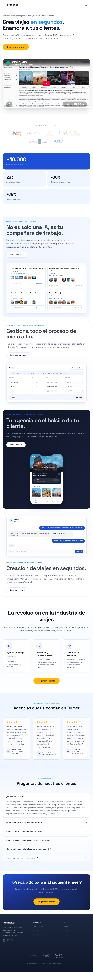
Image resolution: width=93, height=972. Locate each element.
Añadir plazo (78, 368)
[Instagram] (8, 940)
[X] (12, 940)
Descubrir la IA (16, 590)
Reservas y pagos (18, 355)
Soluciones (37, 935)
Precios (36, 931)
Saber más (14, 444)
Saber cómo (15, 255)
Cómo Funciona (39, 927)
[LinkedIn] (4, 940)
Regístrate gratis (15, 47)
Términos (67, 931)
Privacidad (67, 927)
